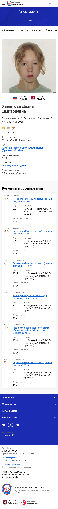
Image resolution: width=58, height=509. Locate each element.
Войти (51, 3)
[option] (8, 30)
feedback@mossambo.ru (11, 464)
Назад (29, 21)
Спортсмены (51, 30)
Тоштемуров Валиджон (14, 165)
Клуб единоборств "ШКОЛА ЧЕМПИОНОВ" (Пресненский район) (23, 149)
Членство (23, 30)
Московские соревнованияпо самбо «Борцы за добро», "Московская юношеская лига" (31, 330)
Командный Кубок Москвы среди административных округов (30, 296)
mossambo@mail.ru (9, 458)
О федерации (8, 30)
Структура (36, 30)
